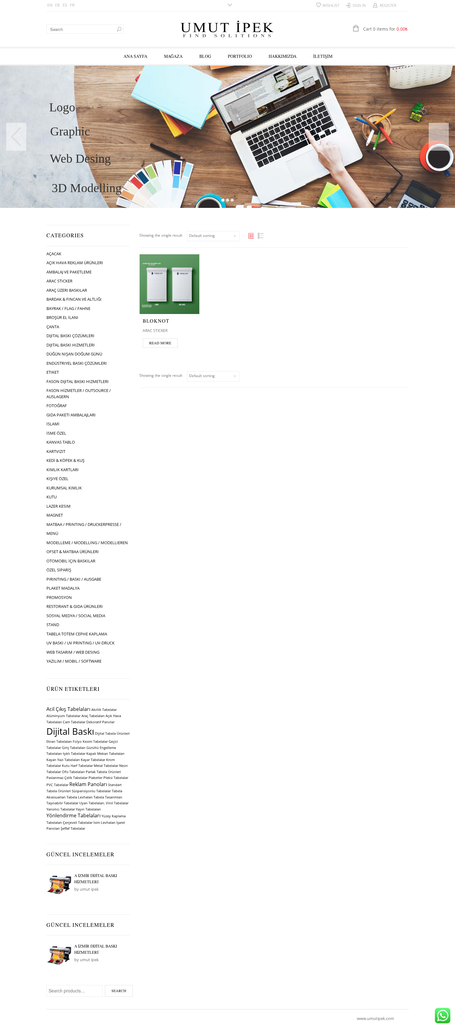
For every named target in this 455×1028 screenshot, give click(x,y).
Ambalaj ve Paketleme (69, 272)
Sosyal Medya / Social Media (75, 615)
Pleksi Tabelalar (115, 778)
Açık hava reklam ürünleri (74, 262)
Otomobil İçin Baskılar (70, 561)
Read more (160, 342)
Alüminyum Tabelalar (63, 716)
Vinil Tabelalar (117, 803)
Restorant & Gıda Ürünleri (74, 606)
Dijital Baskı (70, 731)
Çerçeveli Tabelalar (78, 822)
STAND (52, 624)
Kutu (51, 497)
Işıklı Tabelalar (74, 753)
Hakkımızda (283, 56)
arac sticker (59, 281)
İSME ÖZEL (56, 433)
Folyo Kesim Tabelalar (90, 741)
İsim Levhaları (104, 822)
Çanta (52, 326)
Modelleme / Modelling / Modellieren (87, 542)
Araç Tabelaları (93, 716)
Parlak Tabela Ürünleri (103, 772)
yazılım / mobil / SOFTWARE (74, 661)
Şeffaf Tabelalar (73, 828)
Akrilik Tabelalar (104, 710)
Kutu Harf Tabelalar (77, 765)
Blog (205, 56)
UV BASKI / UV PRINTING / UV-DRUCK (80, 643)
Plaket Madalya (63, 588)
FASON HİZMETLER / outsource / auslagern (78, 393)
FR (72, 5)
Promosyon (59, 597)
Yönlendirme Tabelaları (73, 815)
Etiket (52, 372)
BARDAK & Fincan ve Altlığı (74, 299)
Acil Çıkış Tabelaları (68, 709)
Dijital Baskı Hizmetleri (70, 345)
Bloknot (156, 320)
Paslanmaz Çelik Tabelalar (67, 778)
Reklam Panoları (88, 784)
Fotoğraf (56, 405)
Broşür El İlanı (62, 317)
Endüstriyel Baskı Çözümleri (76, 363)
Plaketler (95, 778)
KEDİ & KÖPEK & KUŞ (65, 460)
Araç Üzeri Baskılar (66, 290)
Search (118, 990)
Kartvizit (55, 451)
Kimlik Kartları (62, 469)
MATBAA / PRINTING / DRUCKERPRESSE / (83, 524)
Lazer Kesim (58, 506)
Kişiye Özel (57, 478)
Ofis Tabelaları (73, 772)
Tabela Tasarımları (107, 797)
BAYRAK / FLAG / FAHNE (68, 308)
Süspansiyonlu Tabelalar (91, 791)
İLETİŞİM (322, 56)
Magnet (54, 515)
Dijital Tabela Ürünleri (112, 733)
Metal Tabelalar (106, 765)
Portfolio (240, 56)
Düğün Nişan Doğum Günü (74, 354)
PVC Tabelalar (57, 785)
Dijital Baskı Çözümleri (70, 335)
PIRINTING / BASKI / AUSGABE (73, 579)
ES (65, 5)
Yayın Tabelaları (88, 809)
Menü (52, 533)
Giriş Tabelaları (73, 748)
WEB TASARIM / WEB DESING (72, 652)
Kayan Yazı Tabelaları (63, 760)
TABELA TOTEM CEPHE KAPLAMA (76, 634)
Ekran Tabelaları (59, 741)
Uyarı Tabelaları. (92, 803)
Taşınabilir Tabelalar (62, 803)
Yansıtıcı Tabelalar (60, 809)
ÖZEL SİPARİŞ (58, 570)
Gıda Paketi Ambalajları (71, 415)
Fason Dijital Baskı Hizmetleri (77, 381)
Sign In (359, 5)
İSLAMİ (52, 424)
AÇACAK (53, 253)
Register (388, 5)
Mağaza (173, 56)
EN (49, 5)
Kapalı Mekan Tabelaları (105, 753)
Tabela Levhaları (80, 797)
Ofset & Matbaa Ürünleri (72, 551)
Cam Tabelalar (74, 722)
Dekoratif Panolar (100, 722)
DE (57, 5)
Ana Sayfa (135, 56)
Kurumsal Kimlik (64, 488)
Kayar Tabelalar (93, 760)
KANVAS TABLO (60, 442)
